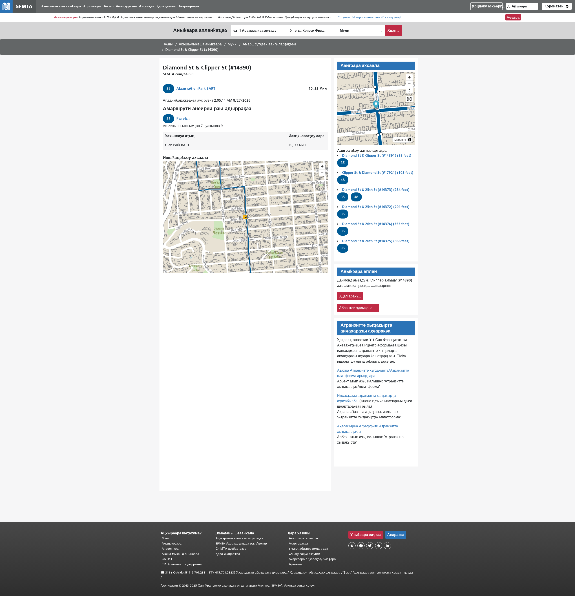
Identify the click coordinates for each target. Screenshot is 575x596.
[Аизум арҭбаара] (409, 77)
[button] (557, 6)
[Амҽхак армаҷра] (409, 83)
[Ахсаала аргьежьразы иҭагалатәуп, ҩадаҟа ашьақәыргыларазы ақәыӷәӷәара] (409, 90)
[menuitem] (61, 6)
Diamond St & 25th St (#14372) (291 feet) (375, 207)
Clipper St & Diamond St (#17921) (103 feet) (377, 172)
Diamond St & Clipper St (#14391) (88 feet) (376, 155)
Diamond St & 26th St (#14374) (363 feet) (375, 224)
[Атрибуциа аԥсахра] (409, 139)
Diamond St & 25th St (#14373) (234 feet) (375, 190)
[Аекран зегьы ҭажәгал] (409, 99)
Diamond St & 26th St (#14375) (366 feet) (375, 241)
